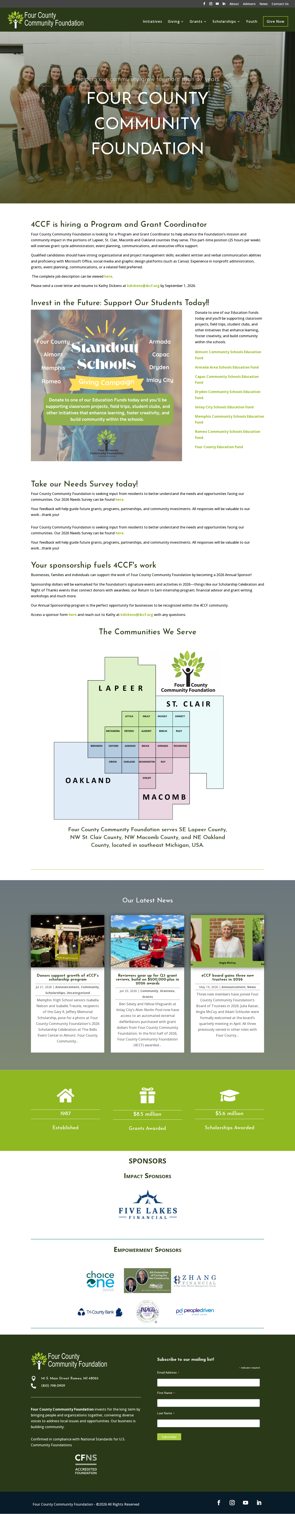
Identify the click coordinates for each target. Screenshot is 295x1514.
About (234, 4)
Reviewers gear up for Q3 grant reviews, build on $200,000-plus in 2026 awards (147, 980)
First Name (166, 1393)
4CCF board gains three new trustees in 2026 (227, 978)
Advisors (249, 4)
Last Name (166, 1413)
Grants (196, 22)
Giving (174, 22)
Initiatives (152, 22)
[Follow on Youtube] (245, 1503)
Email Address (168, 1373)
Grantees (167, 991)
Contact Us (280, 4)
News (264, 4)
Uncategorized (78, 993)
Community (90, 987)
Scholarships (224, 22)
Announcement (67, 987)
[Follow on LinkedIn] (259, 1503)
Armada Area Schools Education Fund (227, 367)
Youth (251, 22)
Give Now (275, 21)
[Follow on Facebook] (219, 1503)
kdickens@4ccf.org (143, 285)
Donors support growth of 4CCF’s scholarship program (68, 978)
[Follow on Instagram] (232, 1503)
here (108, 276)
